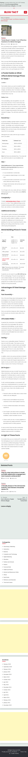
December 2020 (8, 705)
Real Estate (6, 577)
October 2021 (7, 689)
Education (6, 559)
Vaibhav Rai (14, 44)
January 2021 (7, 702)
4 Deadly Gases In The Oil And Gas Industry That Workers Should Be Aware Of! (13, 487)
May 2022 (6, 684)
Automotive (6, 549)
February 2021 (7, 700)
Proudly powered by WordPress (10, 751)
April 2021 (6, 695)
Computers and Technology (10, 554)
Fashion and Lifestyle (9, 562)
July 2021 (6, 692)
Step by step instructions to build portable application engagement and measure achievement (13, 474)
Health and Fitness (8, 569)
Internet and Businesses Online (11, 572)
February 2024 (7, 669)
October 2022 (7, 679)
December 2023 (8, 674)
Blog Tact (11, 12)
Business (3, 37)
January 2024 (7, 671)
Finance (5, 564)
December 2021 (8, 687)
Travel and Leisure (8, 582)
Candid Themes (15, 753)
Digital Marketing (8, 556)
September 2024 (8, 666)
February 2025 (7, 664)
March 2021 (7, 697)
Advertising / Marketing (9, 546)
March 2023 (7, 677)
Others (5, 574)
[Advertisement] (14, 603)
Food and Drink (7, 567)
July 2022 (6, 682)
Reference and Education (10, 579)
